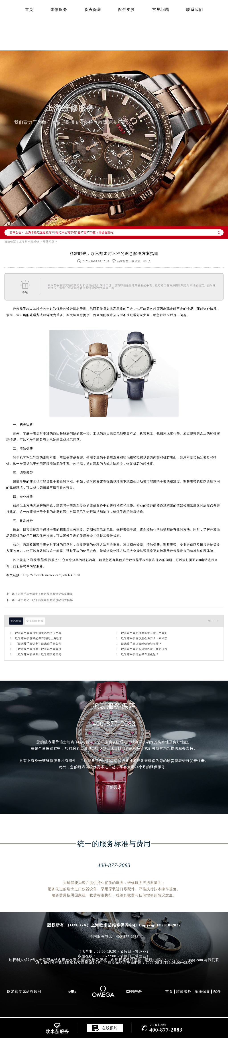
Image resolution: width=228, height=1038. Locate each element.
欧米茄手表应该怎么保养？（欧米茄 (144, 638)
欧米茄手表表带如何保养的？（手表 (38, 633)
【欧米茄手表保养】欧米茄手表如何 (38, 643)
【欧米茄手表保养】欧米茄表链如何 (38, 654)
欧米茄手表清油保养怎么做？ (140, 654)
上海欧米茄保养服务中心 (45, 560)
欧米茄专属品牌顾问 (24, 991)
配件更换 (126, 9)
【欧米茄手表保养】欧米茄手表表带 (38, 649)
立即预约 (114, 528)
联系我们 (194, 9)
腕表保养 (92, 9)
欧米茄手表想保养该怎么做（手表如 (144, 633)
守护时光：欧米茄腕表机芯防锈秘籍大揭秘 (45, 600)
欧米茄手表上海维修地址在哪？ (141, 643)
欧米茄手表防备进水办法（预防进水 (144, 649)
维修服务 (58, 9)
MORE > (213, 621)
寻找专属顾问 (70, 162)
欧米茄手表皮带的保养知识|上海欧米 (38, 638)
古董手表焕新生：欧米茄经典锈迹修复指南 (45, 593)
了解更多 (114, 787)
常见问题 (160, 9)
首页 (29, 9)
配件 (217, 991)
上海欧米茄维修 (29, 241)
